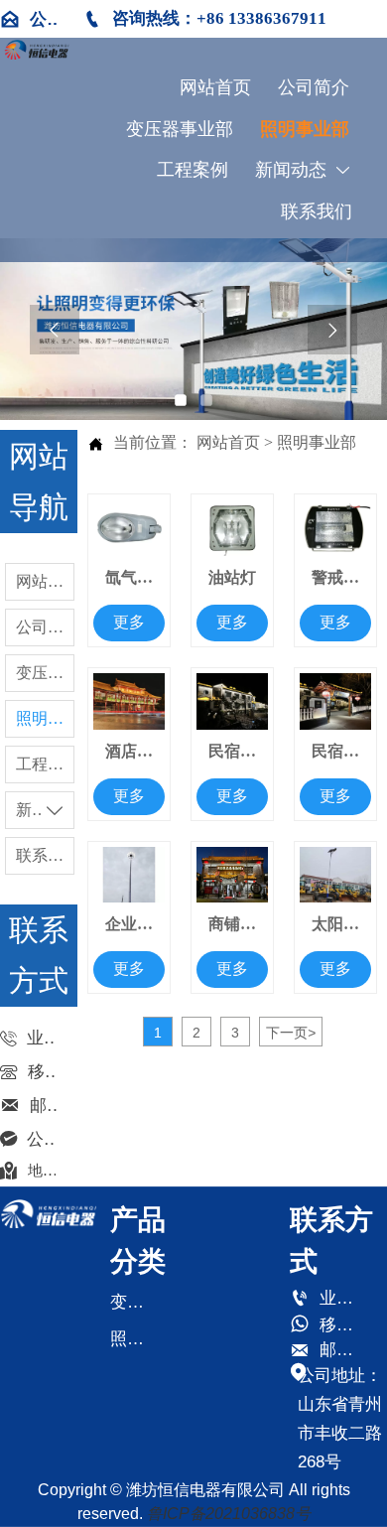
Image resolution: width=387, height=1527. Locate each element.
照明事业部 (316, 442)
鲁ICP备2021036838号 (229, 1513)
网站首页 (228, 442)
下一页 (291, 1033)
